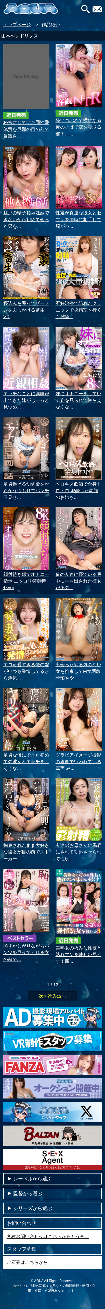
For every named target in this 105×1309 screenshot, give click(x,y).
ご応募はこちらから (27, 1262)
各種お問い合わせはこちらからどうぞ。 (48, 1236)
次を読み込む (52, 995)
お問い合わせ (98, 9)
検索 (85, 9)
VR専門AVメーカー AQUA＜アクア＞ (31, 9)
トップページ (17, 24)
